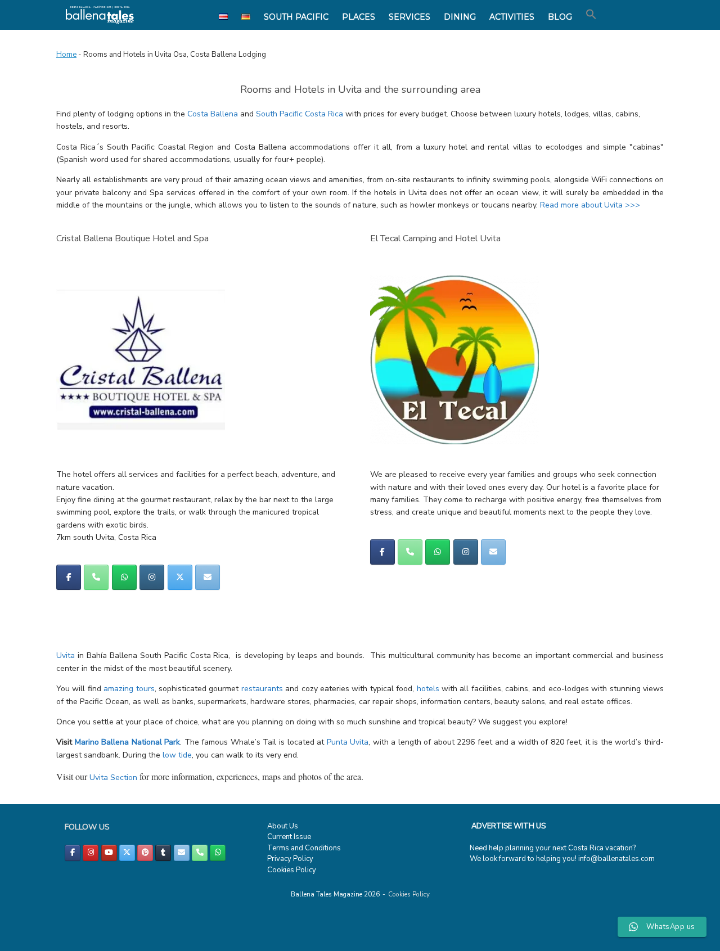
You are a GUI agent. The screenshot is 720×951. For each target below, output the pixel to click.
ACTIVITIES (511, 17)
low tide (177, 755)
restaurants (262, 688)
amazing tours (129, 688)
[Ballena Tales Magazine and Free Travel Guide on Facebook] (68, 577)
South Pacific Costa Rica (299, 114)
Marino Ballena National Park (128, 742)
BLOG (560, 17)
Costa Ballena (212, 114)
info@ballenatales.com (616, 859)
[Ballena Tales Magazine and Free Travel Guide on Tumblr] (163, 853)
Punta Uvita (348, 742)
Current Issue (289, 837)
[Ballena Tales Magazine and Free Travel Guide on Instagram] (152, 577)
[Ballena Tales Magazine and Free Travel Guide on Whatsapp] (124, 577)
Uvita (65, 655)
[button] (591, 14)
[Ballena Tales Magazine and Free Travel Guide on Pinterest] (145, 853)
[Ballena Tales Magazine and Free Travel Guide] (99, 15)
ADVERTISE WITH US (508, 826)
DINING (460, 17)
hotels (428, 688)
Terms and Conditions (304, 848)
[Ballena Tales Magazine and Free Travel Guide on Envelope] (207, 577)
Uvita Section (113, 777)
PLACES (358, 17)
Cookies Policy (291, 870)
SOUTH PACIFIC (296, 17)
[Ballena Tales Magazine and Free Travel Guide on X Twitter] (180, 577)
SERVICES (409, 17)
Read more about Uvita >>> (590, 205)
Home (66, 54)
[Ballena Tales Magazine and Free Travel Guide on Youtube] (109, 853)
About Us (282, 826)
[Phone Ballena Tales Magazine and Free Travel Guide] (96, 577)
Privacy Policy (290, 859)
